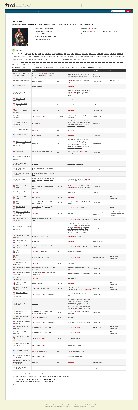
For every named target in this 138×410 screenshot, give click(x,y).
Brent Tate (78, 251)
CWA (43, 54)
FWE (65, 54)
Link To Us (103, 404)
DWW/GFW (59, 54)
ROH (80, 56)
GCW (68, 54)
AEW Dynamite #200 (21, 218)
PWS (61, 56)
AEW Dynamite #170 (21, 331)
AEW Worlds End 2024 (21, 104)
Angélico (70, 273)
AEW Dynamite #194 (21, 240)
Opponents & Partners (50, 25)
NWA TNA (52, 56)
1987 (26, 62)
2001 (77, 62)
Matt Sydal (81, 229)
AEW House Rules (20, 250)
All (68, 67)
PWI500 (47, 404)
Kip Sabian (70, 142)
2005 (92, 62)
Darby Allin (35, 143)
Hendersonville (96, 31)
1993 (48, 62)
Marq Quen (79, 115)
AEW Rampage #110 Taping (23, 201)
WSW (42, 59)
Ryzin (78, 338)
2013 (121, 62)
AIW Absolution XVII (21, 151)
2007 (99, 62)
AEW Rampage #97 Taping (23, 245)
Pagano (70, 82)
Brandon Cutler (71, 139)
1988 (30, 62)
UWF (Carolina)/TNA (112, 56)
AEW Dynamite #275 (21, 92)
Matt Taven (85, 115)
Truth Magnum (71, 164)
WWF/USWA (73, 59)
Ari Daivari (70, 267)
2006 (96, 62)
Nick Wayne (83, 76)
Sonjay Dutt (71, 313)
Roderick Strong (81, 93)
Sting (40, 368)
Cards (15, 11)
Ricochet (74, 93)
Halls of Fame (27, 11)
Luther (75, 273)
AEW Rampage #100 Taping (23, 235)
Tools (67, 11)
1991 (41, 62)
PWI (20, 11)
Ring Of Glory (74, 56)
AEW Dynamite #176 (21, 311)
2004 (88, 62)
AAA (29, 54)
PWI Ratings (39, 25)
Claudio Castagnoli (37, 86)
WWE (50, 59)
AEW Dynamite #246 (21, 163)
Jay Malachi (80, 293)
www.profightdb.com (48, 381)
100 (63, 67)
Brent (74, 317)
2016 (20, 64)
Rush (88, 308)
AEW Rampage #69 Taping (23, 355)
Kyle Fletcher (71, 306)
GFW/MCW (85, 54)
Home (9, 11)
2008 (103, 62)
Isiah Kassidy (71, 115)
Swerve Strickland (83, 230)
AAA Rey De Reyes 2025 (22, 80)
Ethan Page (81, 225)
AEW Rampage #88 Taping (23, 272)
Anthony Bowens (36, 178)
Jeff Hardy (35, 201)
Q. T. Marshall (71, 104)
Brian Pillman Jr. (72, 278)
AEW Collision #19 (20, 191)
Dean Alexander (72, 351)
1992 (44, 62)
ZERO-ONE (84, 59)
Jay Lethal (35, 116)
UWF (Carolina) (101, 56)
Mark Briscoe (83, 122)
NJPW (46, 56)
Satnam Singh (78, 153)
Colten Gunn (45, 288)
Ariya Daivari (71, 130)
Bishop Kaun (83, 223)
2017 (24, 64)
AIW (36, 54)
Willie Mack (86, 180)
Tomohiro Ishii (78, 148)
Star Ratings (72, 25)
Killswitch (70, 122)
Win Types (80, 25)
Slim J (83, 267)
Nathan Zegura (45, 151)
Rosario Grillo (80, 351)
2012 (118, 62)
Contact (79, 11)
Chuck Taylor (84, 303)
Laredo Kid (85, 80)
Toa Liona (83, 232)
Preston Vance (82, 308)
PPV (92, 25)
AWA (39, 54)
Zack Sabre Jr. (81, 126)
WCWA (14, 59)
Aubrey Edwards (36, 245)
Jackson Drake (72, 293)
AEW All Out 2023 (20, 207)
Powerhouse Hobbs (37, 93)
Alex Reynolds (71, 185)
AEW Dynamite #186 (21, 262)
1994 (52, 62)
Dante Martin (78, 304)
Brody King (85, 139)
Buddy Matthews (43, 173)
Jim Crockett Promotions (37, 56)
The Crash (86, 56)
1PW (26, 54)
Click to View (99, 67)
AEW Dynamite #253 (21, 134)
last (41, 67)
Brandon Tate (71, 251)
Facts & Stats (30, 25)
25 (57, 67)
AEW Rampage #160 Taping (23, 115)
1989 (33, 62)
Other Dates (55, 11)
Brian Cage (79, 139)
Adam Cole (70, 90)
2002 (81, 62)
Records (35, 11)
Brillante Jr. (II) (36, 73)
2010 (110, 62)
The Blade (84, 201)
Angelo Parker (71, 223)
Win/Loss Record (63, 25)
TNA (91, 56)
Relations (87, 25)
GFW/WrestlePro (16, 56)
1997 (63, 62)
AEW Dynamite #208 (21, 196)
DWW (53, 54)
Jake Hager (88, 225)
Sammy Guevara (45, 236)
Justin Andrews (72, 338)
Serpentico (88, 273)
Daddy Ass (39, 180)
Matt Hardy (42, 201)
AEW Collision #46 (20, 168)
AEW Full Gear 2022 (21, 367)
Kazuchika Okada (85, 120)
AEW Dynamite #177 (21, 303)
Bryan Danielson (36, 135)
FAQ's (62, 11)
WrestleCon (27, 59)
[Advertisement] (107, 4)
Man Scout (81, 273)
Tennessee (105, 31)
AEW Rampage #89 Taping (23, 267)
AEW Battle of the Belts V (22, 326)
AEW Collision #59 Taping (22, 129)
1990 (37, 62)
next (38, 67)
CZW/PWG (48, 54)
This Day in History (45, 11)
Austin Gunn (45, 178)
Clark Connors (81, 74)
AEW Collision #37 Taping (22, 173)
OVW (57, 56)
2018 (28, 64)
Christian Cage (36, 123)
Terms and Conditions (79, 406)
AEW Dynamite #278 (21, 85)
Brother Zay (74, 225)
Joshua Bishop (36, 151)
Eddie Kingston (71, 192)
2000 (74, 62)
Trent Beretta (71, 304)
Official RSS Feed (93, 404)
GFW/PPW (106, 54)
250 (66, 67)
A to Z (72, 11)
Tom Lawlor (41, 153)
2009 (107, 62)
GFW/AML (78, 54)
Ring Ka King (66, 56)
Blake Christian (71, 74)
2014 (13, 64)
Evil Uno (79, 185)
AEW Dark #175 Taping (22, 350)
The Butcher (71, 148)
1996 (59, 62)
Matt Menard (74, 144)
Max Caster (35, 208)
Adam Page (77, 90)
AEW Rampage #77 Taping (23, 321)
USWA (94, 56)
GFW (72, 54)
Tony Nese (85, 301)
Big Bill (77, 223)
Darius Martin (86, 304)
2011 (114, 62)
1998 (66, 62)
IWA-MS (24, 56)
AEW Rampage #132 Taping (23, 185)
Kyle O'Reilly (81, 92)
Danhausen (88, 287)
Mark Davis (79, 306)
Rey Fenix (35, 197)
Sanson (41, 81)
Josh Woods (77, 267)
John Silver (78, 187)
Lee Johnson (75, 76)
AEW (33, 54)
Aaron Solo (70, 99)
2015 (17, 64)
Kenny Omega (36, 218)
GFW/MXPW (92, 54)
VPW (120, 56)
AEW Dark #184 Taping (22, 316)
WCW (123, 56)
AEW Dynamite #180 (21, 282)
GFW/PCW (100, 54)
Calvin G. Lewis (72, 151)
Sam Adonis (78, 80)
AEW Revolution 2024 (21, 179)
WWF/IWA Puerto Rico (63, 59)
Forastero (35, 81)
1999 (70, 62)
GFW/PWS (113, 54)
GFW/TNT (120, 54)
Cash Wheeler (46, 168)
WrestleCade (20, 59)
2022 (35, 64)
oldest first (83, 67)
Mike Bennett (71, 117)
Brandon (70, 317)
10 (55, 67)
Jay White (46, 180)
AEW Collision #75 (20, 99)
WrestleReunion (36, 59)
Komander (76, 142)
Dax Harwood (46, 257)
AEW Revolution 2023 (21, 287)
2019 (31, 64)
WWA (46, 59)
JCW (28, 56)
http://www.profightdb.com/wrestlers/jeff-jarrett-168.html (38, 379)
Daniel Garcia (84, 90)
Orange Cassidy (42, 75)
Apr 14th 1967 (48, 31)
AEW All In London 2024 (22, 122)
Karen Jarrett (85, 246)
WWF (54, 59)
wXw (78, 59)
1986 (22, 62)
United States (113, 31)
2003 (85, 62)
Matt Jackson (44, 218)
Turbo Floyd (80, 164)
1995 (55, 62)
